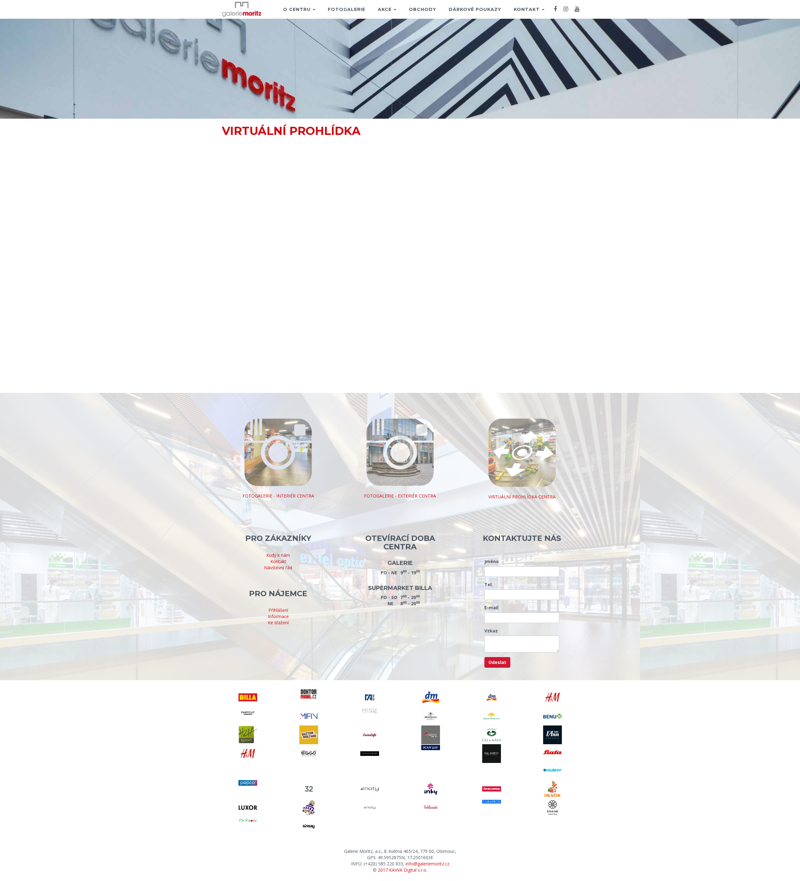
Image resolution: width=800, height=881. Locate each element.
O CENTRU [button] (297, 9)
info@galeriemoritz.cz (427, 864)
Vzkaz (491, 631)
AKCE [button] (385, 9)
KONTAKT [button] (527, 9)
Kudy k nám (278, 555)
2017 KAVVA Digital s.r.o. (402, 870)
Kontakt (278, 561)
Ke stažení (278, 623)
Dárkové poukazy (475, 9)
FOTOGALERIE (346, 9)
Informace (278, 616)
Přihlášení (278, 610)
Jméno (491, 561)
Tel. (488, 584)
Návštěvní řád (278, 568)
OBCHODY (422, 9)
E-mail (491, 608)
